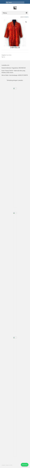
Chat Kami (24, 464)
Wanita (26, 16)
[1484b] (15, 33)
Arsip (7, 55)
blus (4, 56)
